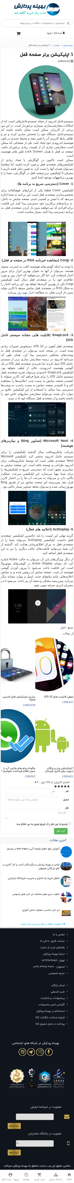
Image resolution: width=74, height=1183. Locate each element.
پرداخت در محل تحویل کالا (50, 1024)
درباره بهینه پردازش (54, 954)
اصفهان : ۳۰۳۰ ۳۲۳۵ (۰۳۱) (49, 967)
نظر (67, 808)
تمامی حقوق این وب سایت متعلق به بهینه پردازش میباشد (37, 1166)
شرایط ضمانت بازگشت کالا (50, 1017)
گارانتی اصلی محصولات (51, 1004)
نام (67, 791)
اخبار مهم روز (25, 292)
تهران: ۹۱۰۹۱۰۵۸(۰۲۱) (53, 960)
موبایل (63, 1144)
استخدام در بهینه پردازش (50, 1011)
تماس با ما (59, 934)
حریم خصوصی (57, 973)
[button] (56, 1177)
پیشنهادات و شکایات (52, 998)
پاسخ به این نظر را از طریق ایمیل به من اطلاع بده (42, 824)
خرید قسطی (58, 992)
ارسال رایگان (58, 985)
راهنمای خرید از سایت (52, 947)
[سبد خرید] (18, 33)
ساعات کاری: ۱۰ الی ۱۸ (52, 941)
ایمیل (66, 799)
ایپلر (62, 627)
